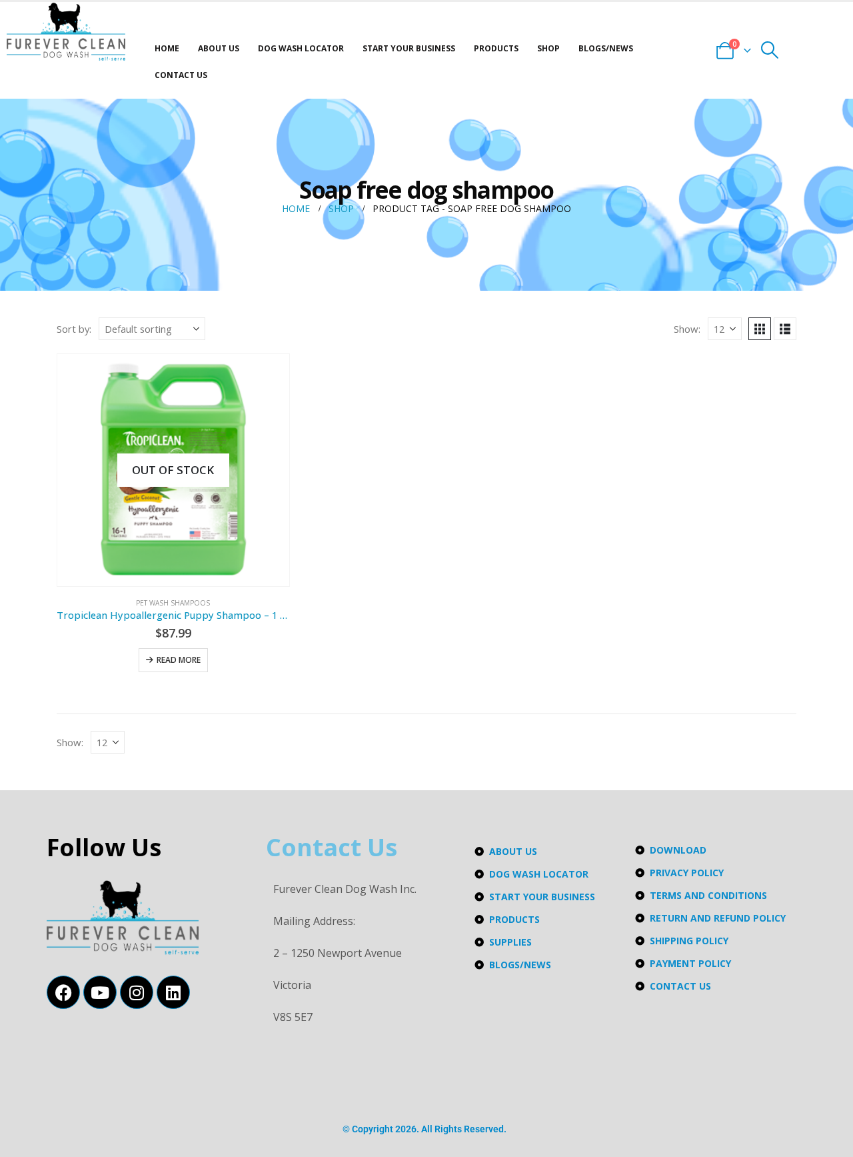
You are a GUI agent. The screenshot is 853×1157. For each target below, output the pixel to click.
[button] (770, 50)
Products (496, 48)
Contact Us (181, 75)
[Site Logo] (66, 31)
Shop (548, 48)
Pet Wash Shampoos (173, 603)
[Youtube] (100, 992)
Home (167, 48)
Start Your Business (409, 48)
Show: (687, 328)
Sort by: (74, 328)
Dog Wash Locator (301, 48)
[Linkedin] (173, 992)
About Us (218, 48)
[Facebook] (63, 992)
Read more (179, 660)
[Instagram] (136, 992)
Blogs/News (605, 48)
